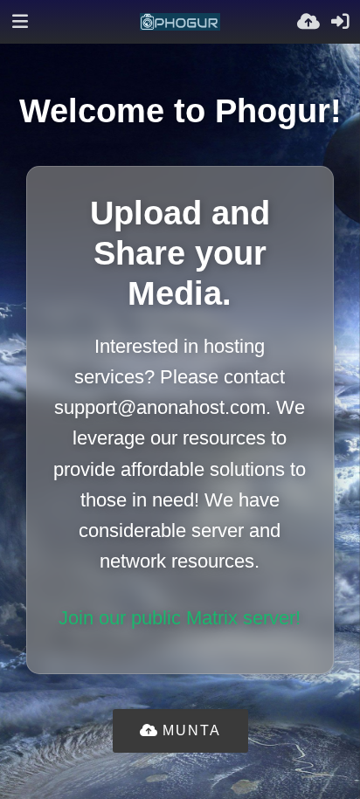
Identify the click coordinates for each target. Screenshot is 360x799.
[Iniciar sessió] (340, 22)
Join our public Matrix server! (180, 618)
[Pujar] (308, 22)
